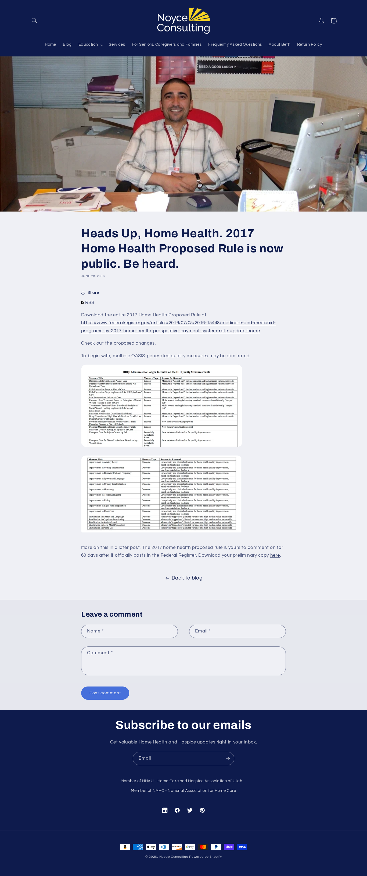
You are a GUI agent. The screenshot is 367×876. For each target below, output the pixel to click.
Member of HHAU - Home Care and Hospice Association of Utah (181, 781)
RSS (89, 302)
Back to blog (187, 578)
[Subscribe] (228, 758)
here (275, 555)
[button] (34, 21)
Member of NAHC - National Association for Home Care (183, 791)
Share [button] (93, 293)
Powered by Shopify (205, 856)
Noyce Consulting (173, 856)
